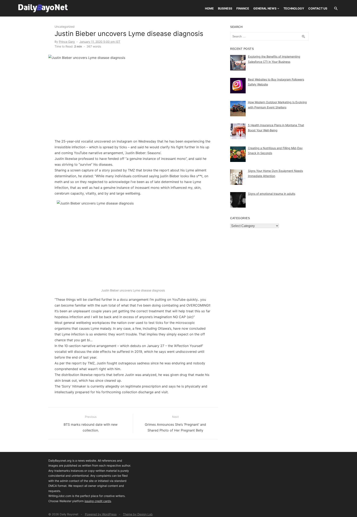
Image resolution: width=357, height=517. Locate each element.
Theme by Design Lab (138, 514)
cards (107, 501)
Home (209, 8)
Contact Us (317, 8)
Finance (242, 8)
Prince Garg (67, 41)
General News (264, 8)
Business (225, 8)
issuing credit (93, 501)
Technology (293, 8)
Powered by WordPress (101, 514)
